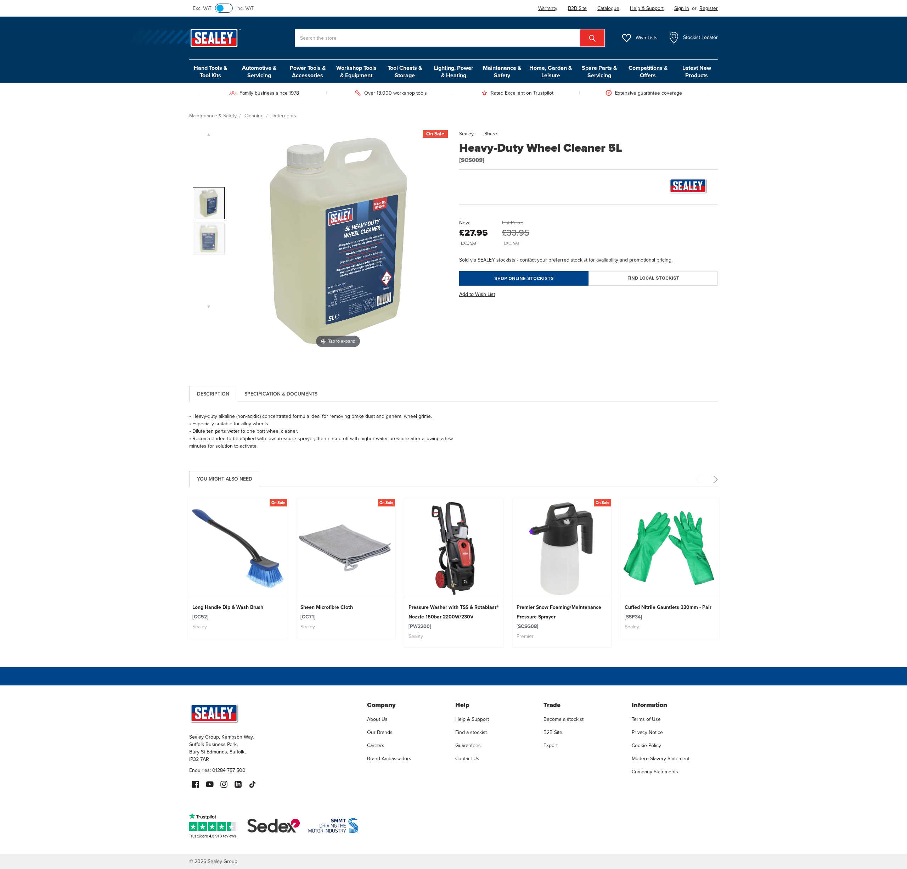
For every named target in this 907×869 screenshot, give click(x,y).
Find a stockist (471, 732)
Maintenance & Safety (502, 71)
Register (708, 8)
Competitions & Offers (648, 71)
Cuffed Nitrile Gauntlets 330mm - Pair (668, 612)
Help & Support (472, 719)
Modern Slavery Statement (660, 758)
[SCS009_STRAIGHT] (209, 238)
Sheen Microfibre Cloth (326, 612)
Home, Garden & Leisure (550, 71)
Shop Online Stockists (524, 278)
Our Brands (380, 732)
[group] (238, 568)
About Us (377, 719)
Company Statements (655, 771)
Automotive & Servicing (259, 71)
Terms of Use (646, 719)
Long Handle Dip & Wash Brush (227, 612)
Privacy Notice (647, 732)
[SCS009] (209, 203)
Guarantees (468, 745)
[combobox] (450, 38)
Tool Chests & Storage (405, 71)
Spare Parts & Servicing (599, 71)
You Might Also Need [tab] (224, 479)
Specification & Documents (280, 394)
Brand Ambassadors (389, 758)
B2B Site (552, 732)
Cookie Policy (646, 745)
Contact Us (467, 758)
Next (714, 479)
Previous (699, 479)
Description (213, 394)
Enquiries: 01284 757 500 (217, 770)
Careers (375, 745)
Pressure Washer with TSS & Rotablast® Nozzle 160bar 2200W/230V (454, 617)
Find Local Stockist (653, 278)
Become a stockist (563, 719)
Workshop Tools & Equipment (356, 71)
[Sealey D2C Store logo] (273, 713)
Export (550, 745)
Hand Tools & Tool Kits (210, 71)
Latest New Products (696, 71)
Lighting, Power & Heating (453, 71)
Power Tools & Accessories (308, 71)
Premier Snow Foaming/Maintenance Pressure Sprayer (559, 617)
